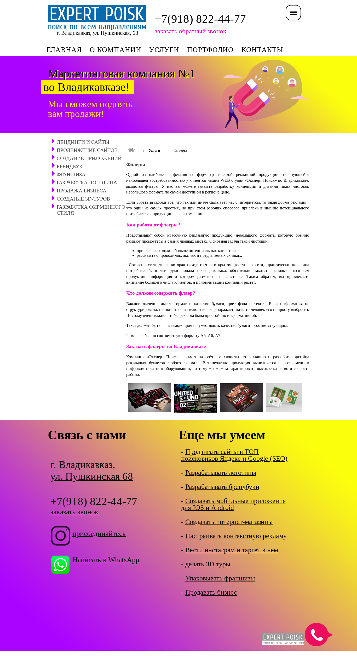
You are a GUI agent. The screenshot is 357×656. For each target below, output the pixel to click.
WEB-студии (232, 180)
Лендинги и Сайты (83, 142)
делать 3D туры (207, 564)
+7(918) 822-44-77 (200, 18)
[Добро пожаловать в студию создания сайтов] (131, 149)
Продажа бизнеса (81, 190)
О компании (115, 50)
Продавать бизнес (211, 592)
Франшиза (71, 174)
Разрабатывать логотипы (220, 472)
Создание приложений (89, 158)
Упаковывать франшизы (220, 578)
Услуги (164, 50)
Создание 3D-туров (83, 199)
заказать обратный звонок (190, 31)
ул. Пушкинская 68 (91, 476)
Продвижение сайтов (87, 150)
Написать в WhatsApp (105, 560)
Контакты (262, 50)
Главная (64, 50)
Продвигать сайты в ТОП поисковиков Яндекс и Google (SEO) (234, 455)
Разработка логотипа (87, 182)
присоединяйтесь (99, 533)
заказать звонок (74, 512)
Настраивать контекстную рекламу (236, 536)
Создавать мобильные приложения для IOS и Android (233, 504)
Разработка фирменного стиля (91, 210)
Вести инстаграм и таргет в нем (231, 550)
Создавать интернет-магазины (229, 522)
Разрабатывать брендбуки (222, 486)
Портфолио (210, 50)
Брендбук (70, 166)
